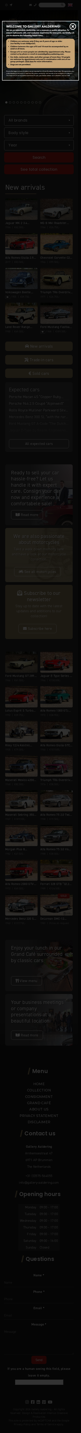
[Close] (71, 26)
